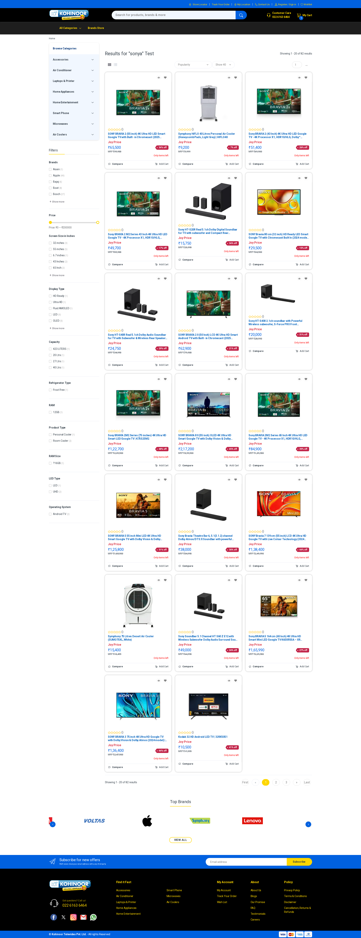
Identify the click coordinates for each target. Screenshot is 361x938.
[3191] (165, 580)
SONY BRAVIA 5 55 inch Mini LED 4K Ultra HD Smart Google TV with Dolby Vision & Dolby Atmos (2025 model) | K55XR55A (134, 537)
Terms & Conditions (295, 896)
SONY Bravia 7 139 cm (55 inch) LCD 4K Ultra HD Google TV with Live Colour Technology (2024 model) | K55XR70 (277, 537)
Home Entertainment (128, 913)
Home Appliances (126, 907)
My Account (224, 890)
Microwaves (174, 896)
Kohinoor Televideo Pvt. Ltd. (69, 934)
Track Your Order (221, 4)
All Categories (68, 27)
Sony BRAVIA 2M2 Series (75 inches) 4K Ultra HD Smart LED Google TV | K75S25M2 (137, 437)
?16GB (58, 463)
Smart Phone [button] (61, 113)
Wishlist (307, 4)
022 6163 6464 (74, 905)
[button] (56, 202)
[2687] (306, 278)
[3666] (165, 479)
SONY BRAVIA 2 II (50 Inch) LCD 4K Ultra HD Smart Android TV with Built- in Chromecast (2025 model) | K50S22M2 (208, 336)
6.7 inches (60, 255)
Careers (255, 919)
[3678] (235, 379)
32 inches (60, 242)
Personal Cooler (64, 434)
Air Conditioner (124, 896)
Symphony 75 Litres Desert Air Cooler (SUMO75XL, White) (131, 638)
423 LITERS (61, 348)
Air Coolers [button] (60, 134)
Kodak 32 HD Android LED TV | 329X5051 (203, 736)
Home (52, 38)
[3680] (306, 77)
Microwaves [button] (60, 123)
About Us (256, 890)
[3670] (165, 178)
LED (57, 314)
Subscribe (299, 861)
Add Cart (163, 164)
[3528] (165, 680)
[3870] (235, 580)
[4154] (306, 580)
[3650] (165, 77)
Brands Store (96, 27)
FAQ (253, 907)
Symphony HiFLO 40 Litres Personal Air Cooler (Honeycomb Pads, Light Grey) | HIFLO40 (206, 135)
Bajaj (57, 181)
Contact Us (263, 4)
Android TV (61, 513)
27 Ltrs (58, 361)
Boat (57, 187)
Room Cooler (62, 440)
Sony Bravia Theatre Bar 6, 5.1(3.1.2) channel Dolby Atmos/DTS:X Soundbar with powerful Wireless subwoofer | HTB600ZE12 (205, 537)
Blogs (254, 896)
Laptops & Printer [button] (63, 80)
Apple (58, 175)
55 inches (60, 249)
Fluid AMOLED (63, 308)
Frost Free (60, 389)
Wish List (222, 902)
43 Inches (60, 261)
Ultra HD (59, 302)
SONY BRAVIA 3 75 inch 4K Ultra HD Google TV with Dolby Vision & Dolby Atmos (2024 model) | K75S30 (136, 738)
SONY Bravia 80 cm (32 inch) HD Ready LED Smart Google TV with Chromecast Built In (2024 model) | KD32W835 (279, 236)
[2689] (235, 178)
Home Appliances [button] (63, 91)
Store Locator (199, 4)
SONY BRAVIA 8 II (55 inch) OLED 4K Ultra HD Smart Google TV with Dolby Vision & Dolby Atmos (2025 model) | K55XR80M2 (204, 437)
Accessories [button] (60, 59)
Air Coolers (173, 902)
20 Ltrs (58, 355)
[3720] (235, 479)
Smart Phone (174, 890)
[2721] (235, 77)
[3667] (306, 379)
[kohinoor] (69, 15)
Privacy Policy (292, 890)
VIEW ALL (180, 840)
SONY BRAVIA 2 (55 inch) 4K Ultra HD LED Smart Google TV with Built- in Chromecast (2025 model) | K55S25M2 (136, 135)
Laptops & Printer (126, 902)
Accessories (123, 890)
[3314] (306, 178)
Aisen (58, 169)
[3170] (235, 680)
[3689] (235, 278)
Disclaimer (290, 902)
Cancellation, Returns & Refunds (297, 909)
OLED (58, 320)
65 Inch (58, 267)
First (245, 782)
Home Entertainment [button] (65, 102)
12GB (58, 412)
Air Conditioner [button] (62, 70)
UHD (57, 491)
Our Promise (258, 902)
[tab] (109, 65)
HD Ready (60, 295)
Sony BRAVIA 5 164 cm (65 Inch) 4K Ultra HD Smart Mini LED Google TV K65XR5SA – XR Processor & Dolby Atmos (275, 638)
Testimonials (258, 913)
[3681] (165, 379)
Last (307, 782)
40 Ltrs (58, 367)
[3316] (306, 479)
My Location (243, 4)
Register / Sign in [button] (287, 4)
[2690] (165, 278)
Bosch (59, 194)
